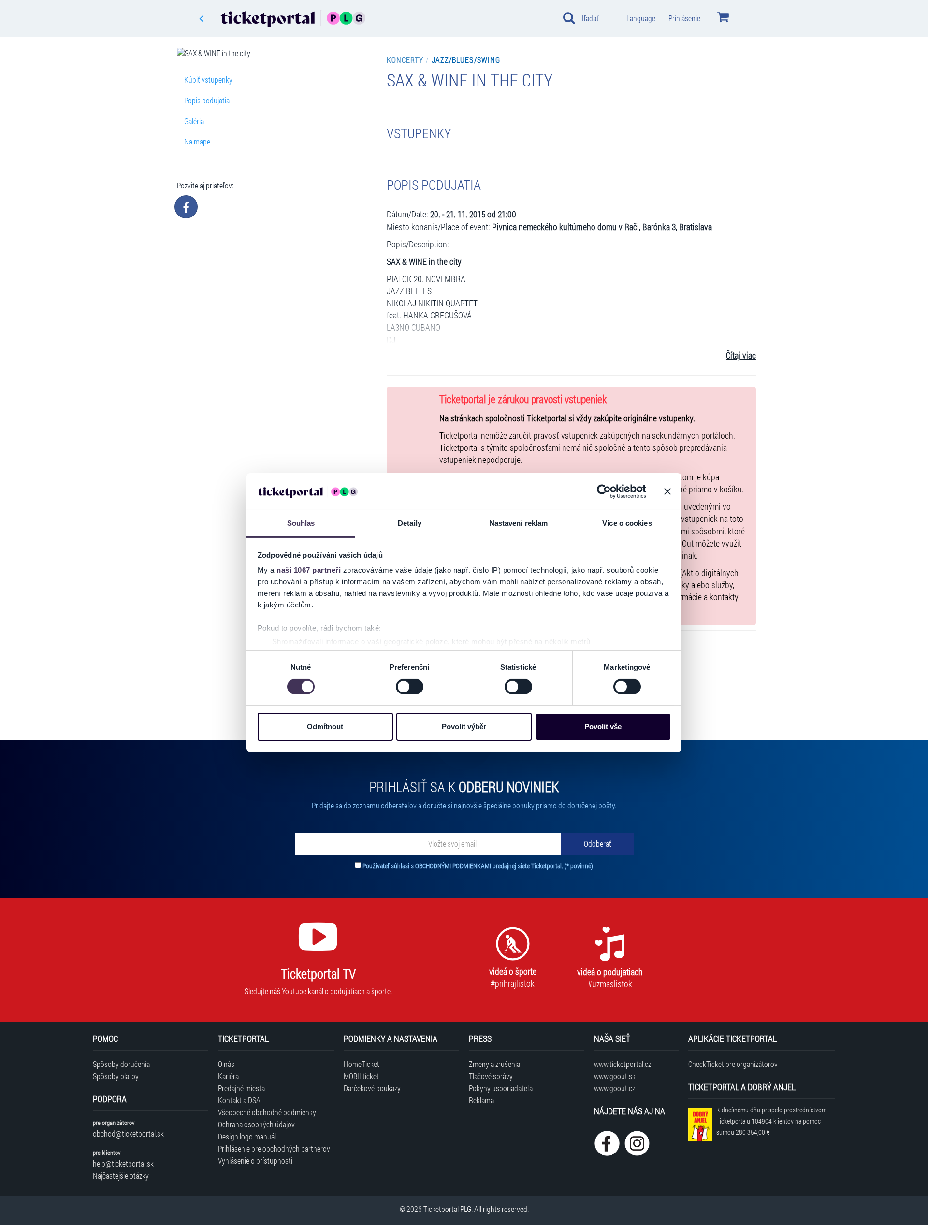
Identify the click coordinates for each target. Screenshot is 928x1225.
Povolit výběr (464, 726)
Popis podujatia (207, 100)
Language (640, 18)
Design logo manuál (247, 1136)
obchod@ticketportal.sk (128, 1133)
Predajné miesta (241, 1088)
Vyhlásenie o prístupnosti (255, 1160)
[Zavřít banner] (667, 491)
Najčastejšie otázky (121, 1175)
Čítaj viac (741, 355)
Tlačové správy (491, 1076)
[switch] (409, 686)
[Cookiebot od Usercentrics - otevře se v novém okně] (604, 491)
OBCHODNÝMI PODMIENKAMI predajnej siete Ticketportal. (490, 865)
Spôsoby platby (116, 1076)
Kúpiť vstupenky (208, 79)
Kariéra (228, 1076)
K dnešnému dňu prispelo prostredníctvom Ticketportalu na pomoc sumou (771, 1121)
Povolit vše (603, 726)
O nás (226, 1064)
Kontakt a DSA (239, 1100)
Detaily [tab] (409, 523)
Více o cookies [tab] (627, 523)
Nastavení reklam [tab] (518, 523)
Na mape (197, 141)
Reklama (481, 1100)
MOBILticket (361, 1076)
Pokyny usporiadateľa (501, 1088)
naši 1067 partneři (308, 570)
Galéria (194, 121)
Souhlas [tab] (301, 523)
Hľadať (589, 18)
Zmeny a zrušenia (494, 1064)
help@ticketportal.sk (123, 1163)
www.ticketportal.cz (622, 1064)
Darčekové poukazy (372, 1088)
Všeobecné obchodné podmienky (267, 1112)
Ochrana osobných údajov (256, 1124)
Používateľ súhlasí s (477, 865)
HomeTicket (361, 1064)
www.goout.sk (615, 1076)
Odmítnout (325, 726)
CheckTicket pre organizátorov (733, 1064)
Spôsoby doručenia (121, 1064)
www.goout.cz (614, 1088)
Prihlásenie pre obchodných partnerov (274, 1148)
